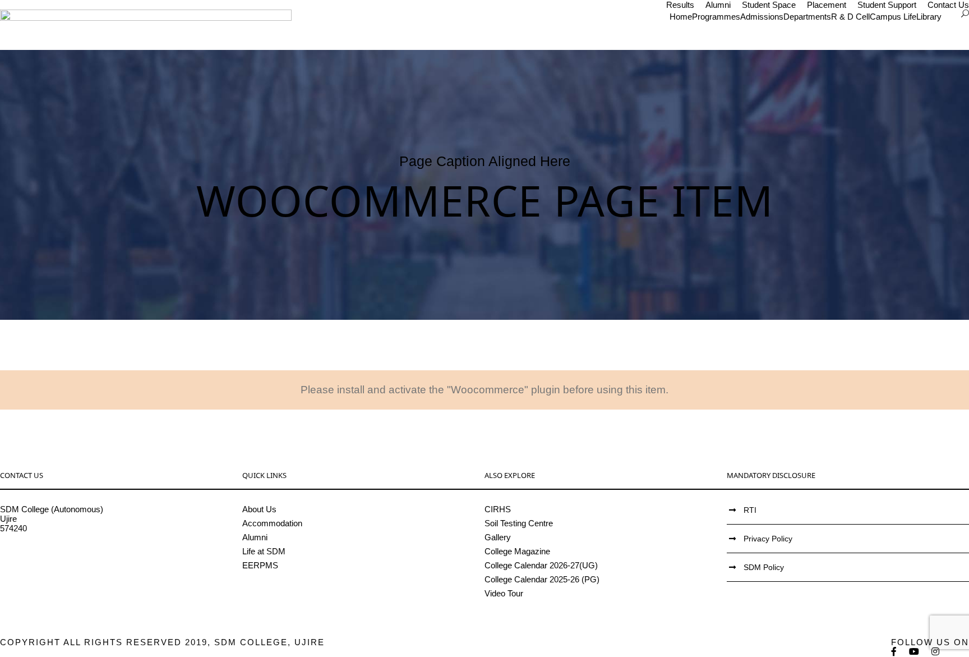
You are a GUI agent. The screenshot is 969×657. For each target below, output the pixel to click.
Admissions (761, 16)
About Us (259, 509)
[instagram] (935, 651)
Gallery (497, 537)
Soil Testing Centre (518, 523)
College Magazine (517, 551)
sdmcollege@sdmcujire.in (47, 557)
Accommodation (272, 523)
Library (929, 16)
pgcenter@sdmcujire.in (42, 566)
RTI (750, 510)
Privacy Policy (768, 538)
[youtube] (914, 651)
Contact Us (948, 5)
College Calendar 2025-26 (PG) (541, 579)
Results (680, 5)
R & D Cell (850, 16)
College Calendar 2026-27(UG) (541, 565)
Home (681, 16)
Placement (826, 5)
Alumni (718, 5)
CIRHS (497, 509)
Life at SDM (263, 551)
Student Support (886, 5)
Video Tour (503, 593)
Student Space (769, 5)
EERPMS (260, 565)
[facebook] (894, 651)
